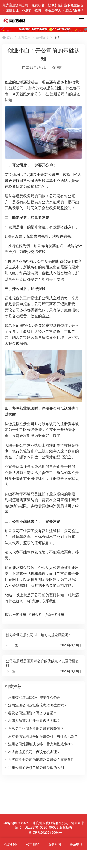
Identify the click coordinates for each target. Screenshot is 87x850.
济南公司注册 (54, 614)
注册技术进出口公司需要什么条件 (34, 697)
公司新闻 (42, 37)
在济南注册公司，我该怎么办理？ (34, 751)
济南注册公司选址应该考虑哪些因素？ (37, 704)
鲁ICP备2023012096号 (45, 832)
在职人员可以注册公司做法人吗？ (34, 720)
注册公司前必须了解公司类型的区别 (36, 767)
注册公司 (16, 87)
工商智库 (24, 37)
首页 (9, 37)
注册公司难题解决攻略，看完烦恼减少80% (41, 743)
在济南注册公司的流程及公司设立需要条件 (41, 759)
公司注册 (19, 614)
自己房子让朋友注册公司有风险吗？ (36, 728)
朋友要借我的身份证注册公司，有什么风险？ (43, 736)
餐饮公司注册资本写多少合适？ (32, 712)
